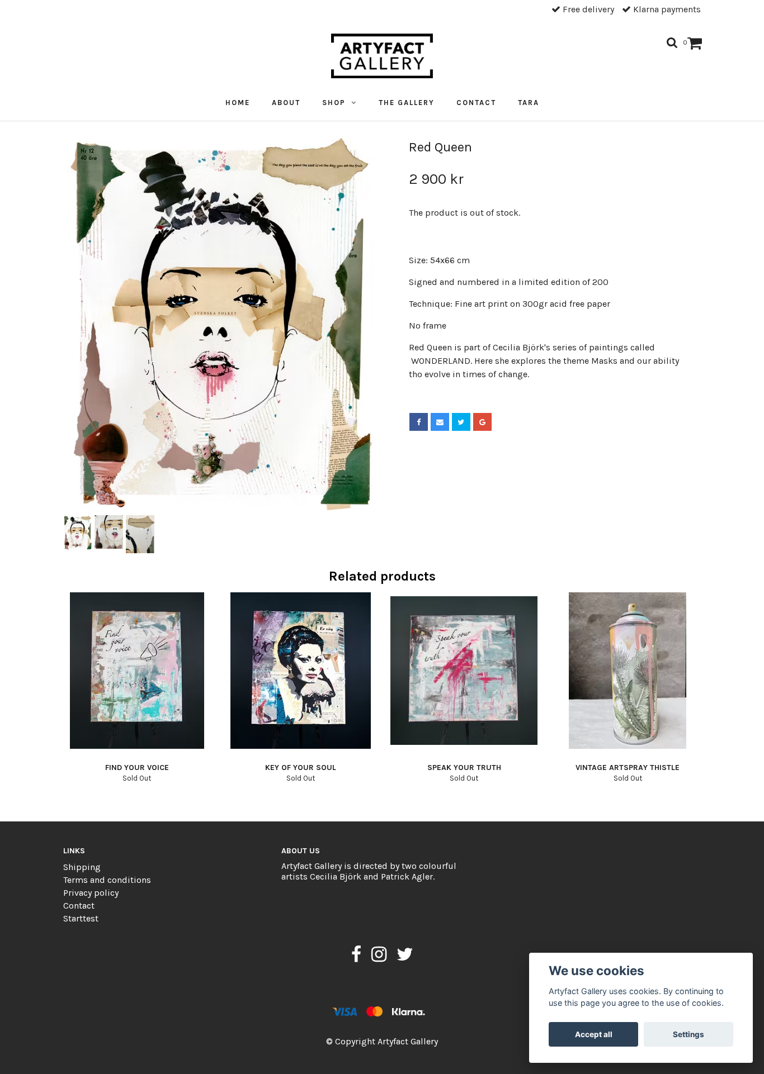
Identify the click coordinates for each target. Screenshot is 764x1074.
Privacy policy (91, 892)
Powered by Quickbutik (382, 1053)
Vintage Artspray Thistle (628, 767)
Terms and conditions (107, 880)
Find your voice (137, 767)
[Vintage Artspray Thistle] (628, 670)
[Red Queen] (218, 322)
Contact (476, 102)
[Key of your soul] (301, 670)
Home (237, 102)
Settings (688, 1034)
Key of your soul (300, 767)
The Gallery (407, 102)
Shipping (82, 867)
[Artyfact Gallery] (382, 56)
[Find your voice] (137, 670)
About (286, 102)
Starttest (80, 918)
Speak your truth (464, 767)
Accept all (593, 1034)
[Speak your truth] (464, 670)
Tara (528, 102)
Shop (336, 102)
